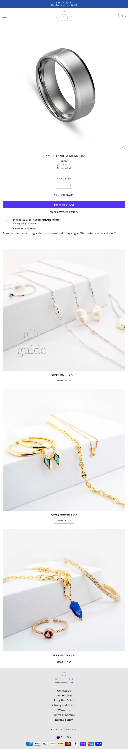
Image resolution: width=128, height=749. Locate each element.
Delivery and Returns (64, 705)
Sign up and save (64, 730)
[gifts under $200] (64, 450)
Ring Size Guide (64, 700)
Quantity (64, 179)
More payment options (64, 212)
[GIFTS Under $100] (64, 310)
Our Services (64, 695)
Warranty (64, 710)
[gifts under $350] (64, 590)
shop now (64, 381)
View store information (24, 228)
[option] (64, 4)
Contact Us (64, 690)
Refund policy (64, 719)
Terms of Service (64, 715)
